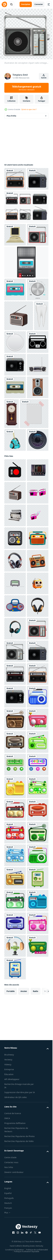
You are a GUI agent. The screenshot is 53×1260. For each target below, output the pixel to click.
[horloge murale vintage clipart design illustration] (34, 532)
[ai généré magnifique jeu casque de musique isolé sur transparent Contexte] (15, 936)
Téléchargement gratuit (26, 88)
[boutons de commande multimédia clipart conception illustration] (30, 408)
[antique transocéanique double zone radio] (15, 732)
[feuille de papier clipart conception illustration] (18, 562)
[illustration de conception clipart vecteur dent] (11, 411)
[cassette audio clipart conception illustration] (15, 333)
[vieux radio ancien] (15, 664)
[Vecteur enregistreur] (26, 305)
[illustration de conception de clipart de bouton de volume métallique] (15, 355)
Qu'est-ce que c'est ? (29, 109)
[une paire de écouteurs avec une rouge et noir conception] (15, 822)
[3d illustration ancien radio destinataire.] (15, 1117)
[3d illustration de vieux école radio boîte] (15, 890)
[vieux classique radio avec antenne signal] (15, 641)
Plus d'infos (11, 114)
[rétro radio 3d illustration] (15, 845)
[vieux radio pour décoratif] (15, 483)
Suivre (43, 78)
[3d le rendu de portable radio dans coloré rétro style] (15, 754)
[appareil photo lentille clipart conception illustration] (15, 611)
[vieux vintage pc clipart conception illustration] (15, 255)
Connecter (39, 4)
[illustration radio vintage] (15, 800)
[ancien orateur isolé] (15, 528)
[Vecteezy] (4, 4)
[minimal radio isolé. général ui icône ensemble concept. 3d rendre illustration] (15, 777)
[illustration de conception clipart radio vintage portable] (15, 177)
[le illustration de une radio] (15, 913)
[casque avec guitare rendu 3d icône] (15, 588)
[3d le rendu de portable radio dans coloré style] (15, 709)
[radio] (15, 438)
